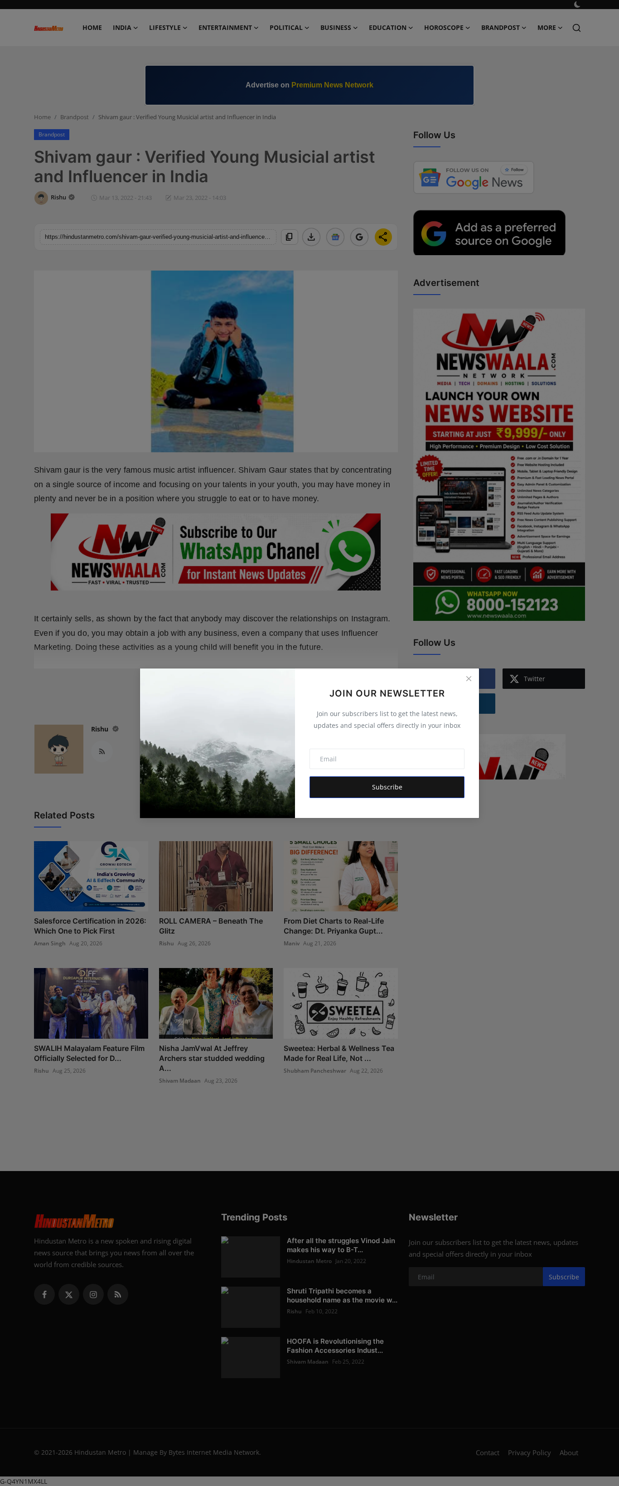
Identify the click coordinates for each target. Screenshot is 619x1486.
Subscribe (387, 787)
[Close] (468, 678)
